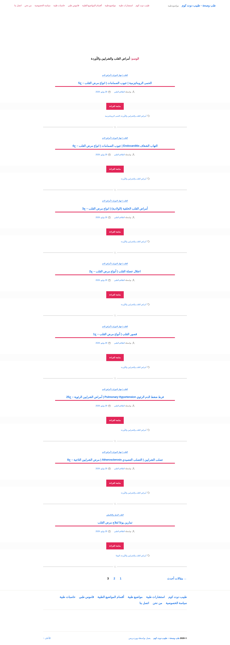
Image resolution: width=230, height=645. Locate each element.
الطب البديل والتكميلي (115, 515)
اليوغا (118, 556)
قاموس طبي (73, 5)
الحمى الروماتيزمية (112, 116)
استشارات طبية (126, 5)
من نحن (28, 5)
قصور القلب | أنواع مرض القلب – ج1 (115, 334)
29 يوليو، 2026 (101, 92)
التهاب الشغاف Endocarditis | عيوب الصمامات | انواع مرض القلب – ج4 (115, 145)
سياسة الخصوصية (42, 5)
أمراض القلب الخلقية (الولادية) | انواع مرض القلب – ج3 (115, 208)
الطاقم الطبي (119, 92)
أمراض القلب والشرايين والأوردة (133, 116)
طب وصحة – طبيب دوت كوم (166, 638)
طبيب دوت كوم (142, 5)
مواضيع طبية (110, 5)
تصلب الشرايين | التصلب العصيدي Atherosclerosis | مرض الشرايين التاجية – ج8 (115, 459)
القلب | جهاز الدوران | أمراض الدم (115, 75)
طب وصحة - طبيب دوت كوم (199, 5)
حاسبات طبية (59, 5)
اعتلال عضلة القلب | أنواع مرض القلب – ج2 (115, 271)
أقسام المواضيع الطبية (92, 5)
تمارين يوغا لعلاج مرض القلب (115, 522)
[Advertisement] (115, 29)
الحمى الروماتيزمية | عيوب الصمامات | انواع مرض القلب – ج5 (115, 83)
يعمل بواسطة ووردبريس (140, 638)
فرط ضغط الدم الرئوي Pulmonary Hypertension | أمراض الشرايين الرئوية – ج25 (115, 397)
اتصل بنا (18, 5)
